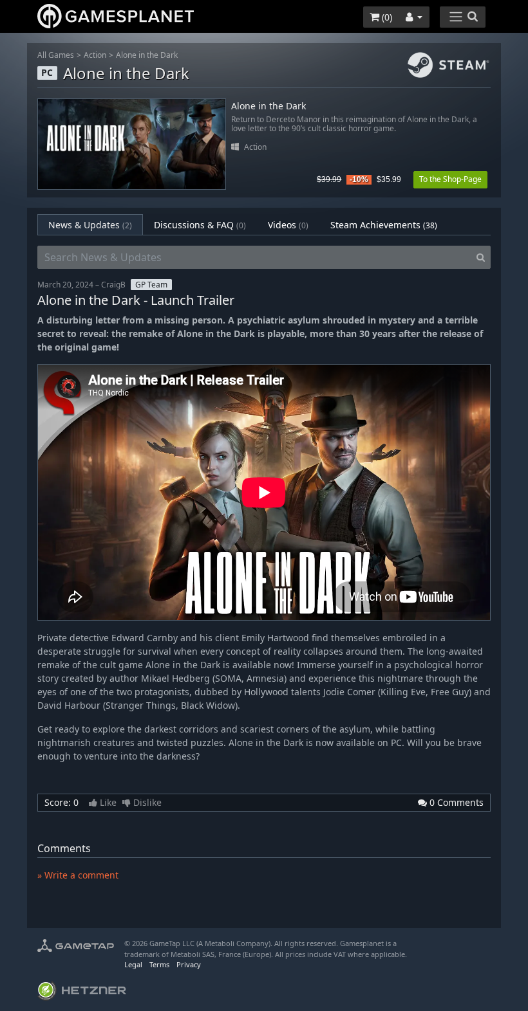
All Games (55, 55)
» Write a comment (77, 875)
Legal (133, 964)
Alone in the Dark (147, 55)
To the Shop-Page (450, 179)
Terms (159, 964)
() (385, 17)
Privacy (188, 964)
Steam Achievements (383, 225)
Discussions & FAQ (200, 225)
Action (95, 55)
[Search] (481, 257)
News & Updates (90, 225)
